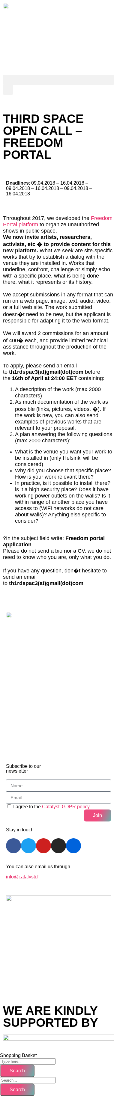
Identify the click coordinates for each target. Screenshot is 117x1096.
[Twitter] (28, 845)
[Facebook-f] (13, 845)
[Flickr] (73, 845)
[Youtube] (43, 845)
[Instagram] (58, 845)
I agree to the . (52, 806)
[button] (58, 80)
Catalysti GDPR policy (65, 806)
